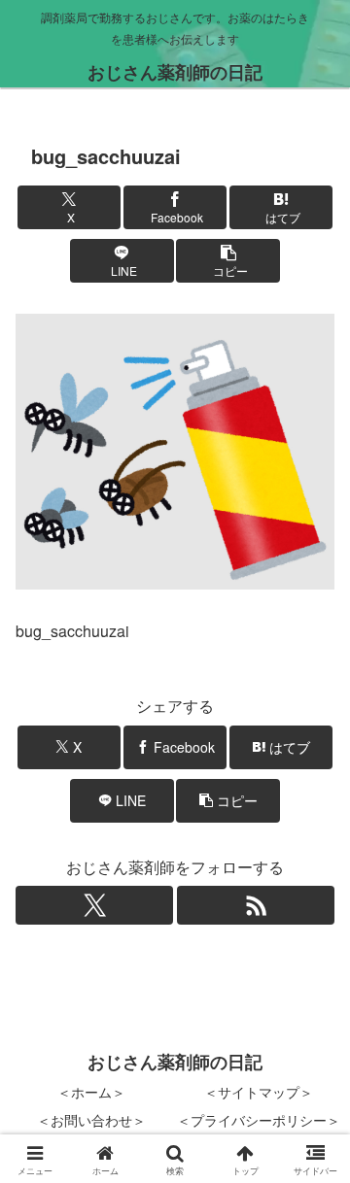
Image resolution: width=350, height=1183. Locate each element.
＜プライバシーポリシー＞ (258, 1120)
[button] (228, 261)
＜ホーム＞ (91, 1091)
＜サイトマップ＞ (258, 1091)
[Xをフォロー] (94, 905)
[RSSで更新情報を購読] (255, 905)
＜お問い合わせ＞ (91, 1120)
